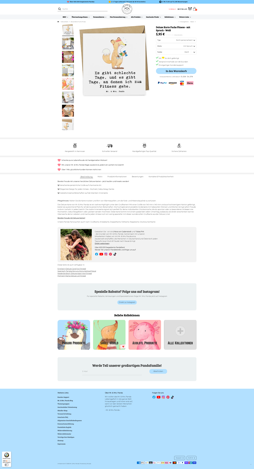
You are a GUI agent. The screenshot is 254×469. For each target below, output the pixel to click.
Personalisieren (99, 17)
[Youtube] (101, 254)
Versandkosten (178, 35)
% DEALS (172, 9)
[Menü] (251, 465)
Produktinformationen (117, 177)
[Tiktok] (115, 254)
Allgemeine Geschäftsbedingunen (70, 420)
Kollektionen (169, 17)
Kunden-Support (63, 397)
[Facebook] (96, 254)
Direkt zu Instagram (127, 302)
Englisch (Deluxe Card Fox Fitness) (72, 269)
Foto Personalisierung (118, 17)
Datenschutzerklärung (66, 424)
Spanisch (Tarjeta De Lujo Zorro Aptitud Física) (77, 271)
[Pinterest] (110, 254)
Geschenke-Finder (152, 17)
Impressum (61, 444)
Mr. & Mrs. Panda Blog (65, 400)
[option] (173, 2)
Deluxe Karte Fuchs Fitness (78, 21)
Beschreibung (86, 177)
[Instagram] (106, 254)
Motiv (100, 177)
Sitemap (60, 440)
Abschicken (158, 371)
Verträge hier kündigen (66, 437)
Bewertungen (137, 177)
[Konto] (190, 9)
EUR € (190, 458)
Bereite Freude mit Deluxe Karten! (71, 218)
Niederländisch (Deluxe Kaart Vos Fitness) (75, 273)
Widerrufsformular (64, 434)
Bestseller (182, 9)
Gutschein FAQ (63, 417)
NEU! (64, 17)
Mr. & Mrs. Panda (74, 463)
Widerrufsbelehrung (65, 430)
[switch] (7, 465)
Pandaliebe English (64, 427)
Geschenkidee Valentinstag (67, 407)
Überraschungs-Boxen (80, 17)
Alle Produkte (136, 17)
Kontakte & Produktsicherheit (161, 177)
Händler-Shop (62, 410)
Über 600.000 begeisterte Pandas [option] (82, 1)
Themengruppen (63, 404)
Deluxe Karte (64, 21)
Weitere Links (184, 17)
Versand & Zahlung (64, 414)
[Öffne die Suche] (60, 9)
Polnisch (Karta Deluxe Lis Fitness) (72, 276)
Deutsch (179, 458)
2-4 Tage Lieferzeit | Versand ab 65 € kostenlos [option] (128, 1)
